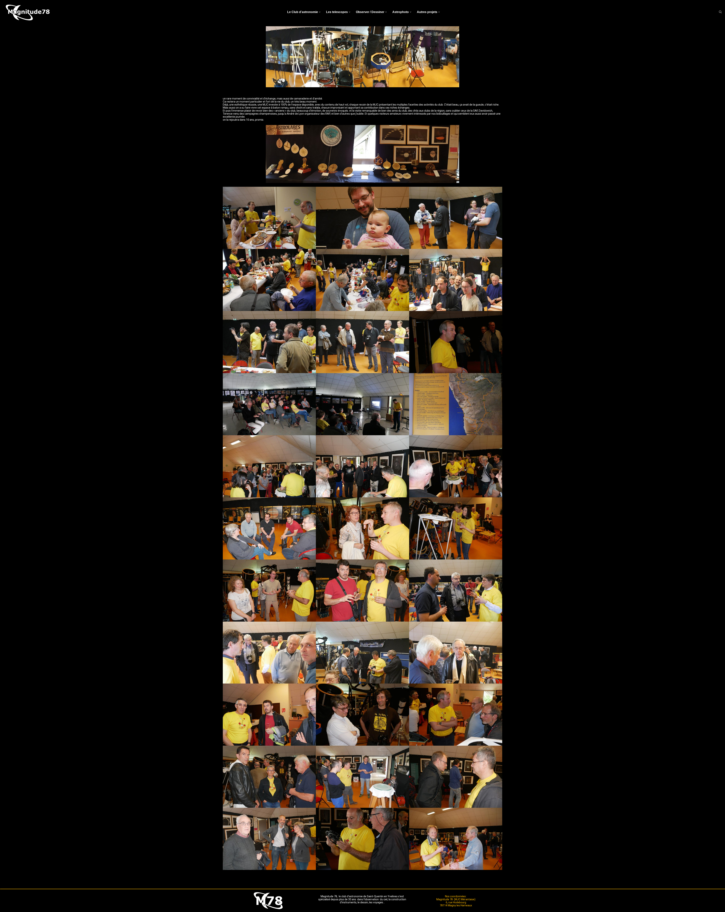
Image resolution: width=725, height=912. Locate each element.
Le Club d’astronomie (302, 12)
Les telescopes (337, 12)
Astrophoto (400, 12)
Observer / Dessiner (370, 12)
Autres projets (427, 12)
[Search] (720, 12)
